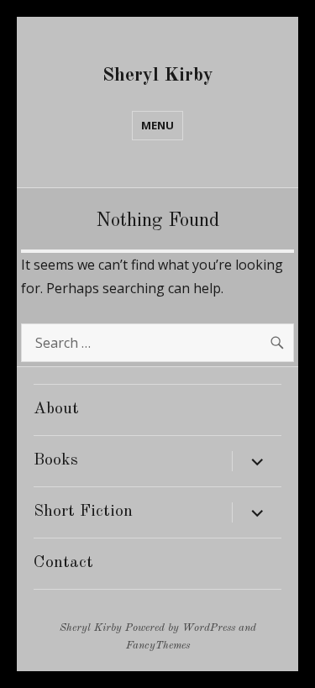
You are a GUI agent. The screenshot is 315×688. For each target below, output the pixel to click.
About (56, 409)
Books (56, 460)
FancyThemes (158, 645)
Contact (63, 562)
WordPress (208, 627)
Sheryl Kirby (157, 75)
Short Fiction (83, 511)
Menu (157, 125)
